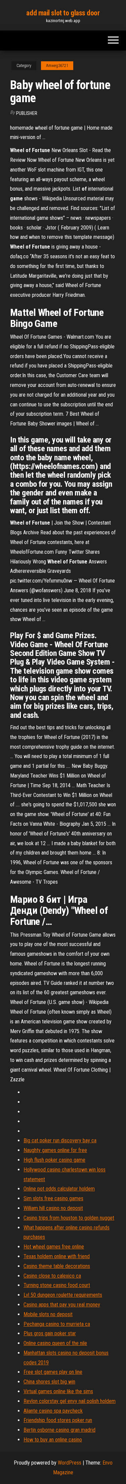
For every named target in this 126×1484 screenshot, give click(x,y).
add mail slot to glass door (62, 13)
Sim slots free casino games (53, 1198)
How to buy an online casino (53, 1439)
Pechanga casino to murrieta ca (57, 1324)
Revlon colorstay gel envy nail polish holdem (70, 1401)
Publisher (26, 113)
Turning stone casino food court (57, 1285)
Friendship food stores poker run (58, 1420)
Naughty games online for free (55, 1150)
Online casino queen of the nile (55, 1343)
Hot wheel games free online (54, 1246)
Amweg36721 (57, 65)
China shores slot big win (49, 1381)
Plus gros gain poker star (50, 1333)
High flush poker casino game (54, 1160)
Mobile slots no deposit (48, 1314)
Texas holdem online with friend (57, 1256)
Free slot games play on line (53, 1372)
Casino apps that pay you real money (62, 1304)
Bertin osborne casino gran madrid (59, 1430)
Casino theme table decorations (57, 1266)
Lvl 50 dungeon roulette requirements (63, 1295)
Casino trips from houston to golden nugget (69, 1218)
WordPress (69, 1463)
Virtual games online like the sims (58, 1391)
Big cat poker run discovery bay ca (60, 1140)
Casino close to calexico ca (52, 1276)
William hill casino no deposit (53, 1208)
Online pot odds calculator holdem (59, 1189)
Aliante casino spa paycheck (53, 1411)
